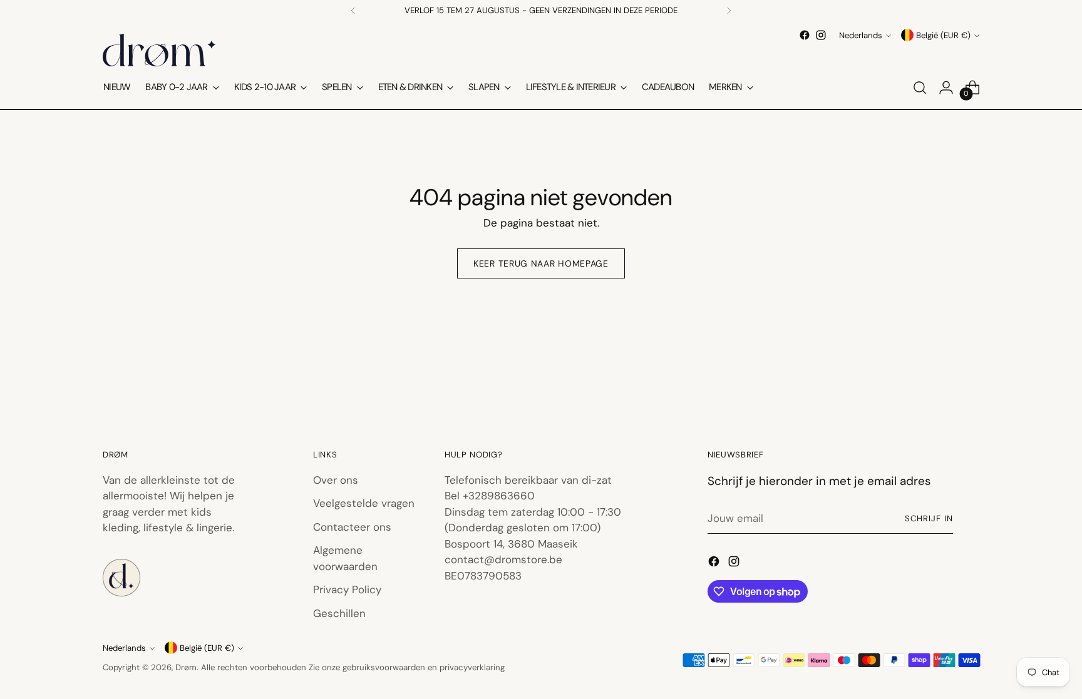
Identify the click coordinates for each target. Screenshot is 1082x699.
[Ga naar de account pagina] (946, 87)
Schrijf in (929, 518)
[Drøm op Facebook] (804, 35)
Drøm (186, 667)
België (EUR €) (943, 35)
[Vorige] (353, 10)
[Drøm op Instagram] (821, 35)
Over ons (335, 480)
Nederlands (860, 35)
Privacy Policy (347, 589)
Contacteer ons (352, 527)
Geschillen (339, 613)
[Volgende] (729, 10)
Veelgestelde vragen (364, 503)
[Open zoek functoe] (919, 87)
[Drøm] (159, 50)
